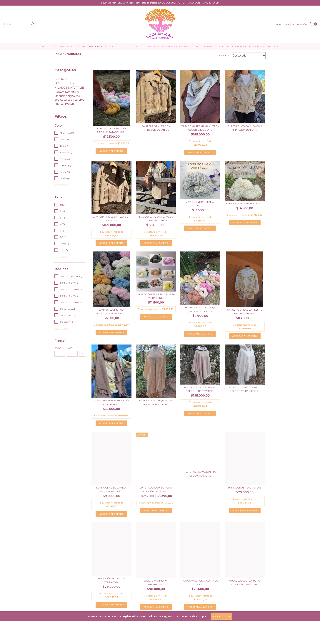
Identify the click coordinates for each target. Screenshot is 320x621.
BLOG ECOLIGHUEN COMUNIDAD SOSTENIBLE (249, 46)
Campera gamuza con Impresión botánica (155, 128)
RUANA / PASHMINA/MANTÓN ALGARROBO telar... (156, 402)
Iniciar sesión (299, 24)
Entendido (221, 616)
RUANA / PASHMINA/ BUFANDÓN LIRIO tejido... (111, 402)
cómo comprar (203, 46)
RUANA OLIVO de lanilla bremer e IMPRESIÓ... (111, 489)
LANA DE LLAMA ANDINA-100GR (244, 203)
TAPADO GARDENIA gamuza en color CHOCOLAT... (200, 128)
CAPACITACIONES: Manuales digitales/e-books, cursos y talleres (69, 96)
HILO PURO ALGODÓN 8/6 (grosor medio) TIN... (200, 309)
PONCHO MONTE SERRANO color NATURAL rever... (245, 389)
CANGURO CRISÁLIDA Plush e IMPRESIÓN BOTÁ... (244, 311)
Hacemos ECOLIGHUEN (69, 46)
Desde (57, 348)
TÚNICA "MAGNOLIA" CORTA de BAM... (200, 582)
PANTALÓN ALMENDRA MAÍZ (244, 487)
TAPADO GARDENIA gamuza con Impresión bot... (156, 218)
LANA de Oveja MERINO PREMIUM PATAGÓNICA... (111, 130)
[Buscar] (32, 24)
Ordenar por (223, 55)
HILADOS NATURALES (69, 87)
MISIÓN (134, 46)
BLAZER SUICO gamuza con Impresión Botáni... (245, 128)
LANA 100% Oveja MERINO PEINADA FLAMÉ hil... (200, 474)
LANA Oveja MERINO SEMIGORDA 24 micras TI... (111, 311)
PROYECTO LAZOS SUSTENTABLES (165, 46)
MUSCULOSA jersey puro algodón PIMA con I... (244, 582)
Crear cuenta (282, 24)
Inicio (45, 46)
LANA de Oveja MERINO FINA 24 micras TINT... (156, 296)
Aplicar (82, 354)
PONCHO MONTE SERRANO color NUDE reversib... (200, 389)
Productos (97, 46)
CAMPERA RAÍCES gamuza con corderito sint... (111, 218)
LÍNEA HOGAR (64, 104)
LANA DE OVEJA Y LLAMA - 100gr (200, 204)
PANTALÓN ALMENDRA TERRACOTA (111, 580)
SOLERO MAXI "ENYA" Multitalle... (156, 582)
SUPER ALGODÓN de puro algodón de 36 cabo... (156, 489)
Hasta (70, 348)
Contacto (117, 46)
